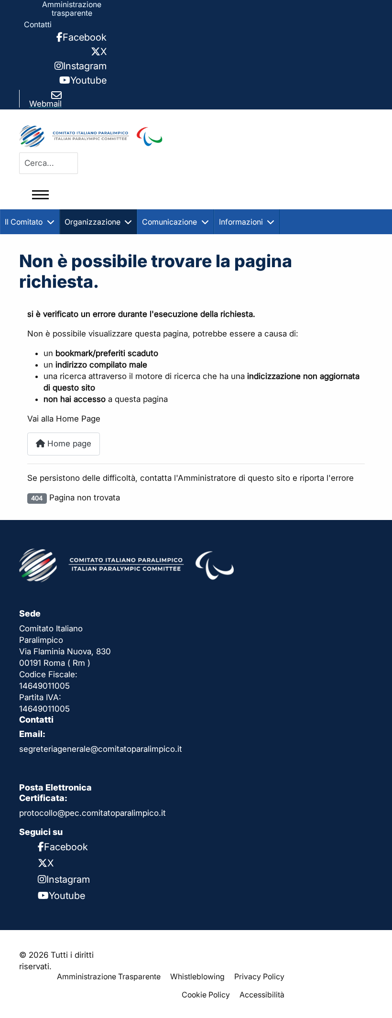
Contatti (38, 24)
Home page (68, 443)
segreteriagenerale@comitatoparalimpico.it (100, 749)
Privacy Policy (259, 976)
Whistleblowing (197, 976)
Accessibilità (262, 994)
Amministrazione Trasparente (109, 976)
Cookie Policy (206, 994)
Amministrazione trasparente (71, 8)
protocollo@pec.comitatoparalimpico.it (92, 813)
